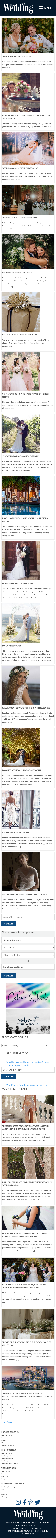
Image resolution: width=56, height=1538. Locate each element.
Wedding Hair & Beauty (9, 1463)
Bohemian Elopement (12, 646)
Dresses (4, 1438)
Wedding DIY (5, 1461)
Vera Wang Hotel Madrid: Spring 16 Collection (24, 894)
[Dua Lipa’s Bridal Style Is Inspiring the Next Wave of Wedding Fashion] (28, 1163)
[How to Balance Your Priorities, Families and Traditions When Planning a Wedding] (28, 1270)
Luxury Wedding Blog (32, 1531)
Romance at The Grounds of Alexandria (21, 770)
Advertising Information (9, 1492)
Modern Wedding (28, 1514)
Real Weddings (6, 1435)
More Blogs (6, 1422)
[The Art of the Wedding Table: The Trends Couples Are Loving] (28, 1324)
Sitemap (4, 1497)
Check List (4, 1476)
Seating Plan (5, 1471)
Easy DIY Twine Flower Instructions (19, 335)
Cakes (3, 1440)
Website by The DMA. (32, 1525)
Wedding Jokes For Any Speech (17, 273)
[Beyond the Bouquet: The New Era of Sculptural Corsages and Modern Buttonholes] (28, 1218)
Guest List (37, 1062)
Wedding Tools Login (8, 1487)
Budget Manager (23, 1062)
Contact (4, 1494)
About (3, 1489)
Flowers (4, 1443)
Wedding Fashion (7, 1456)
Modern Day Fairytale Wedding (17, 583)
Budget (3, 1479)
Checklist (10, 1062)
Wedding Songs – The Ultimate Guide (20, 168)
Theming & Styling (7, 1445)
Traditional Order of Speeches (17, 56)
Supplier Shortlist (22, 1065)
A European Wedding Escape (15, 832)
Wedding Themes (7, 1458)
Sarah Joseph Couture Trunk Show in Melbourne (26, 708)
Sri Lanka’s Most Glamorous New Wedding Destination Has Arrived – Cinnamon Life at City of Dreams (27, 1396)
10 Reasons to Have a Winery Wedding (20, 456)
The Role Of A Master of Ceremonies (19, 218)
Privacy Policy (27, 1528)
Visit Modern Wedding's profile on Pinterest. (27, 1085)
